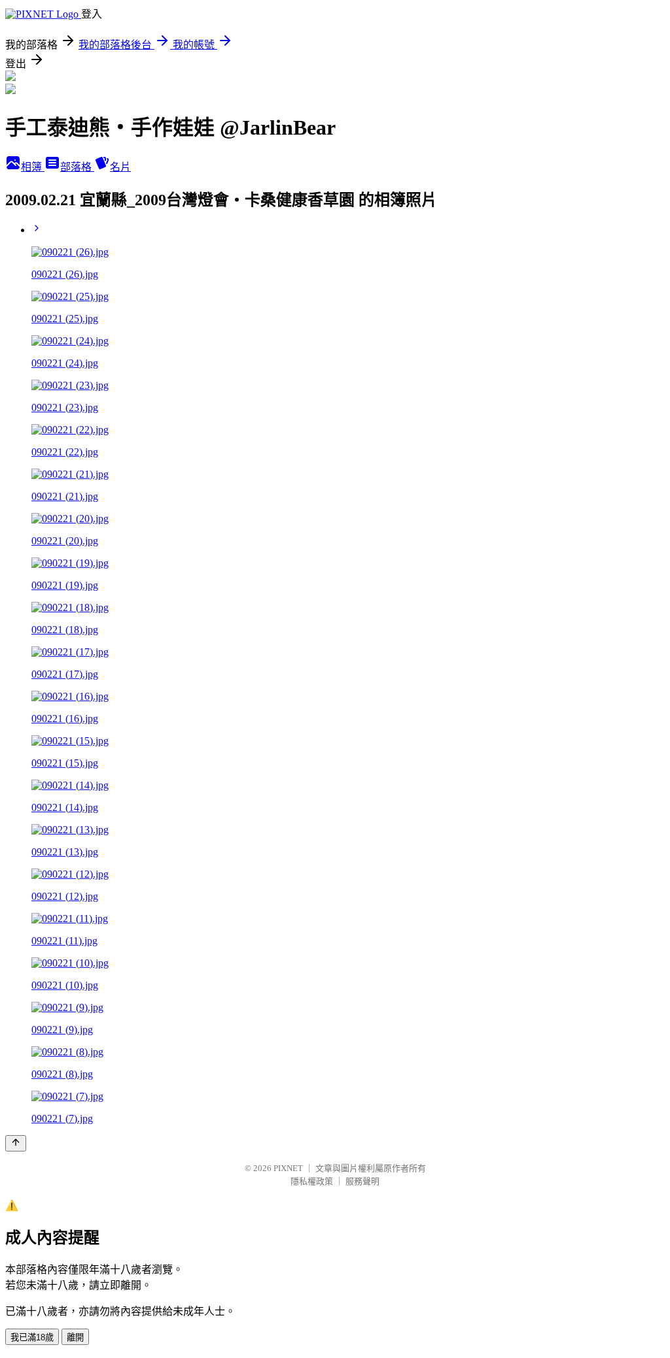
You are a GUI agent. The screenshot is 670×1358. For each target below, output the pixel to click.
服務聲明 (362, 1181)
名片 (120, 167)
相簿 (32, 167)
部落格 (77, 167)
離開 (75, 1337)
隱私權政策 (312, 1181)
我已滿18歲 (32, 1337)
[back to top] (15, 1143)
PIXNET (288, 1168)
